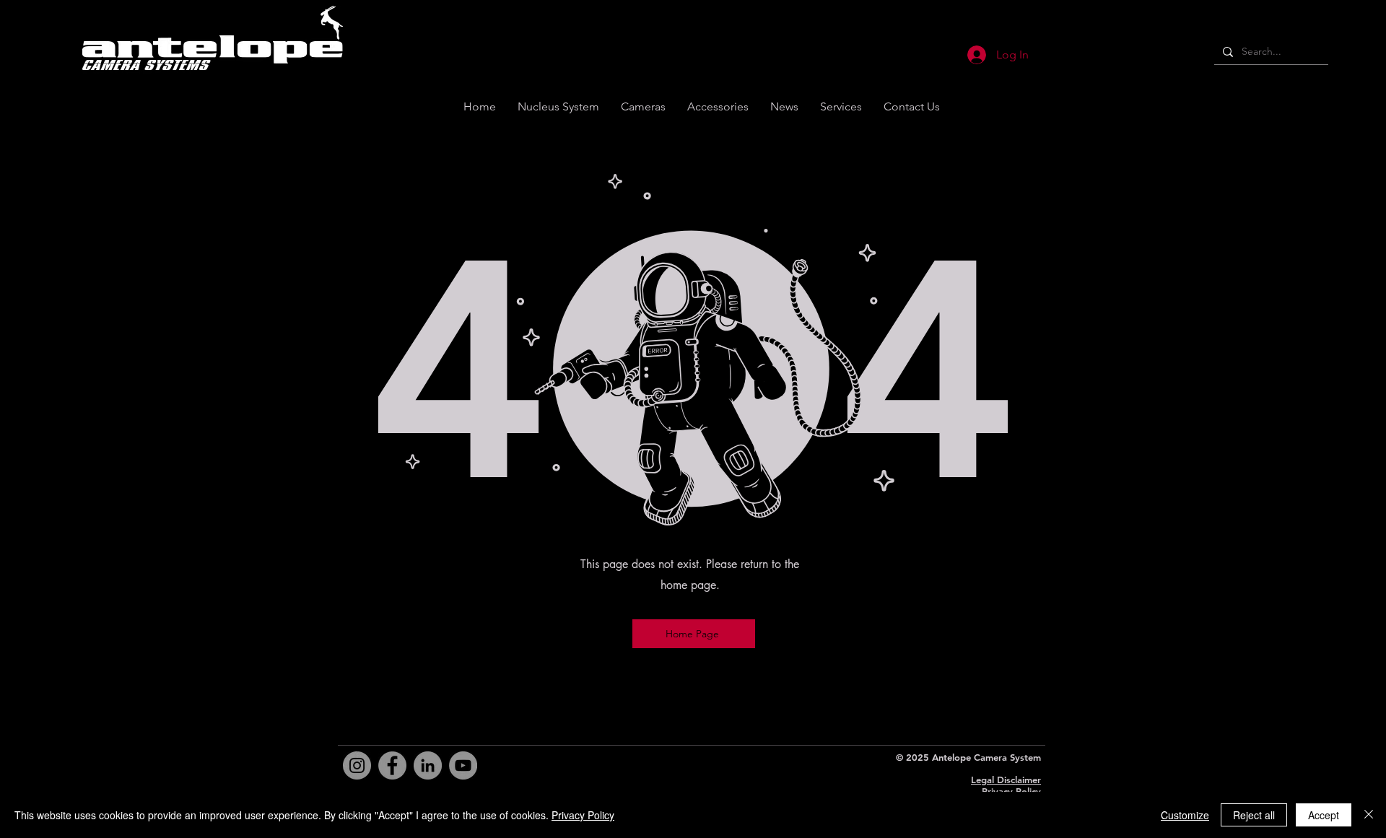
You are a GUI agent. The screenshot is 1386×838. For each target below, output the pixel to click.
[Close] (1368, 814)
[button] (912, 106)
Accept (1323, 815)
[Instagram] (357, 765)
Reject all (1254, 815)
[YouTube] (463, 765)
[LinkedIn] (428, 765)
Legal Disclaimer (1006, 779)
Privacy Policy (1011, 791)
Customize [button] (1185, 815)
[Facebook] (392, 765)
